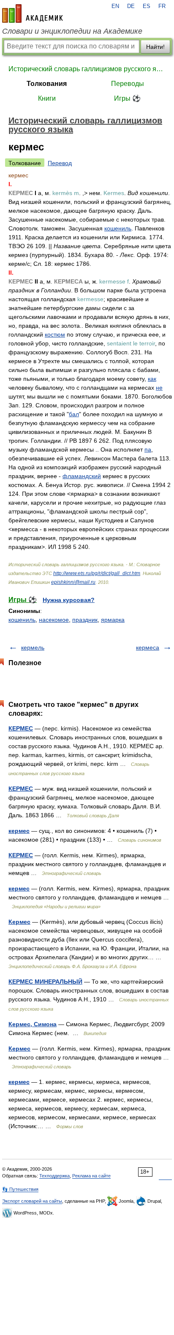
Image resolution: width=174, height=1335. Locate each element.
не (159, 387)
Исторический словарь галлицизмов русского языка (87, 68)
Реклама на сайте (91, 1175)
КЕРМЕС (20, 728)
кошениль (117, 228)
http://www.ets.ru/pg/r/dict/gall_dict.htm (96, 573)
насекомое (54, 619)
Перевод (60, 163)
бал (74, 414)
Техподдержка (54, 1175)
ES (146, 6)
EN (115, 6)
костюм (55, 334)
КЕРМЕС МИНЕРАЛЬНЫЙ (45, 981)
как (152, 378)
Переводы (127, 83)
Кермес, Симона (32, 1024)
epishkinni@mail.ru (73, 582)
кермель (32, 647)
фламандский (82, 476)
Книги (47, 98)
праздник (85, 619)
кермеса (147, 647)
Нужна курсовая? (69, 600)
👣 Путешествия (20, 1189)
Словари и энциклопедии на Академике (72, 31)
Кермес (19, 921)
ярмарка (113, 619)
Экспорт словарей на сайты (32, 1201)
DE (131, 6)
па (147, 449)
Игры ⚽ (127, 98)
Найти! (155, 46)
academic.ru (32, 13)
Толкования (47, 83)
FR (162, 6)
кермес (19, 830)
